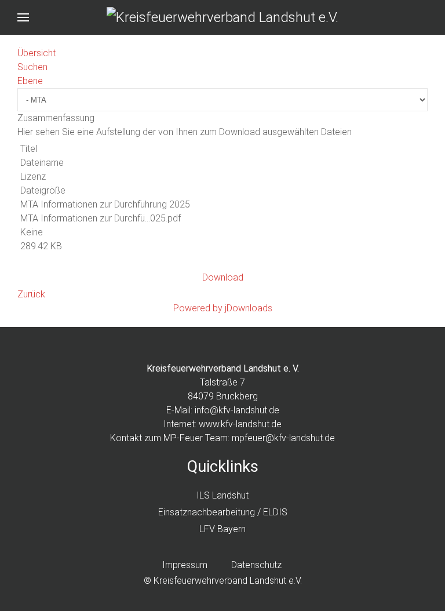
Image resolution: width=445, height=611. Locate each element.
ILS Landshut (222, 495)
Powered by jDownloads (222, 308)
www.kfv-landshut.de (240, 424)
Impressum (184, 564)
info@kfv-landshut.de (237, 410)
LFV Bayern (222, 528)
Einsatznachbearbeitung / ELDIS (222, 512)
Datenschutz (256, 564)
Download (222, 277)
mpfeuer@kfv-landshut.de (283, 437)
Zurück (31, 294)
